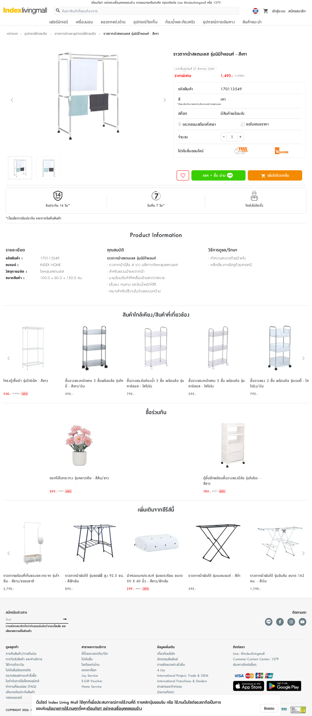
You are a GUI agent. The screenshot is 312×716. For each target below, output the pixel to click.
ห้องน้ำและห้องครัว (180, 22)
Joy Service (90, 675)
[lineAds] (268, 622)
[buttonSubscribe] (64, 619)
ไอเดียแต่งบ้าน (90, 664)
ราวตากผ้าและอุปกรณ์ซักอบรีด (75, 33)
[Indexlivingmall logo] (25, 11)
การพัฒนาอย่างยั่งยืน (171, 664)
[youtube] (302, 622)
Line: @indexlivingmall (248, 653)
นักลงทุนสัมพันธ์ (167, 658)
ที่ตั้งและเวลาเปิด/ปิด (95, 653)
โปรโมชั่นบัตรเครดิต (18, 669)
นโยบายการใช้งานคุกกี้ (64, 708)
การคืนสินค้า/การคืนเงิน (21, 653)
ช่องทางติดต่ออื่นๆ (244, 664)
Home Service (92, 686)
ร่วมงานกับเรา (165, 691)
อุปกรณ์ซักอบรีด (35, 33)
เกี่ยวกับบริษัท (166, 653)
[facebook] (280, 622)
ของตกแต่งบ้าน (113, 22)
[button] (33, 358)
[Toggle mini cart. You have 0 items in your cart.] (266, 11)
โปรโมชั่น (87, 658)
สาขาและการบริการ (94, 646)
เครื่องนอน (84, 22)
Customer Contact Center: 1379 (256, 658)
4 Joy (161, 669)
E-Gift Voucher (92, 680)
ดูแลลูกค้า (12, 646)
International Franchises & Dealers (182, 680)
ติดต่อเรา (239, 646)
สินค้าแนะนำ (252, 22)
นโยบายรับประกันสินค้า (20, 691)
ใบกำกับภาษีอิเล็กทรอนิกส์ (22, 680)
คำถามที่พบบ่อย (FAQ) (21, 686)
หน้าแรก (12, 33)
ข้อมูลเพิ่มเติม (166, 646)
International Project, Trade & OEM (182, 675)
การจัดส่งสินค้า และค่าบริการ (24, 658)
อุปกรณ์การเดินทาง (219, 22)
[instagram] (291, 622)
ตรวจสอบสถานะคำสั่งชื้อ (21, 675)
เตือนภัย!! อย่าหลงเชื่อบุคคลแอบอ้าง (114, 708)
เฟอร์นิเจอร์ (58, 22)
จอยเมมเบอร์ (14, 697)
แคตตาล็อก (89, 669)
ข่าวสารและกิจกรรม (169, 686)
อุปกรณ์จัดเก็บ (145, 22)
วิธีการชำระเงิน (15, 664)
